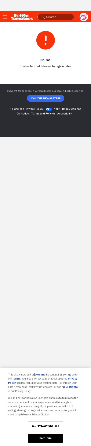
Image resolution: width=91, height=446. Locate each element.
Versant (40, 374)
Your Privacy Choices (67, 108)
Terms (16, 378)
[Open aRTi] (83, 17)
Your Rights (70, 386)
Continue (45, 438)
